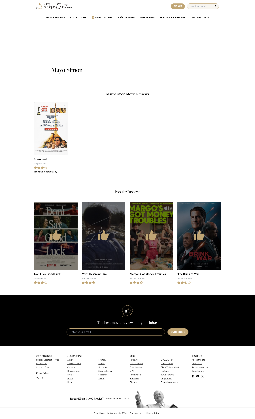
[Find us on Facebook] (193, 376)
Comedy (71, 367)
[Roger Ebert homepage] (54, 6)
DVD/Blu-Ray (167, 360)
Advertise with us (200, 367)
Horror (70, 378)
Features (165, 371)
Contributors (199, 17)
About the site (198, 360)
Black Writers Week (170, 367)
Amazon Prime (74, 363)
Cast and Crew (43, 367)
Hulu (69, 382)
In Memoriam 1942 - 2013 (117, 398)
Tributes (133, 382)
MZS (132, 371)
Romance (103, 367)
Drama (70, 375)
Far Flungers (135, 375)
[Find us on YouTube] (197, 376)
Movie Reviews (55, 17)
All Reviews (41, 363)
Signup (178, 6)
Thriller (101, 378)
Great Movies (103, 17)
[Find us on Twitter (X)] (202, 376)
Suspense (102, 375)
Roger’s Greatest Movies (47, 360)
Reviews (133, 360)
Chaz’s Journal (136, 363)
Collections (78, 17)
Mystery (102, 360)
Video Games (167, 363)
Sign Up (39, 377)
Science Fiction (105, 371)
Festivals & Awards (172, 17)
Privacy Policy (152, 413)
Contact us (197, 363)
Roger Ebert (166, 378)
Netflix (101, 363)
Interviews (147, 17)
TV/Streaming (126, 17)
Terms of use (136, 413)
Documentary (73, 371)
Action (70, 360)
